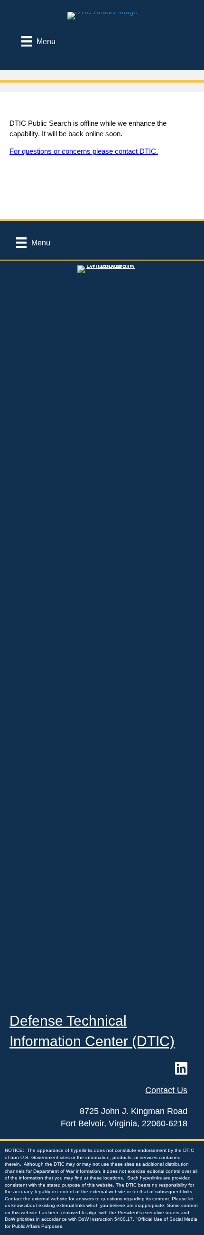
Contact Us (166, 1090)
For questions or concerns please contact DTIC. (83, 151)
